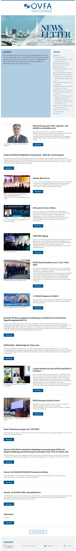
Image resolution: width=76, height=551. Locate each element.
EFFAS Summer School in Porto (63, 90)
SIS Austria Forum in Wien (62, 65)
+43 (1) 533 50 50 (30, 546)
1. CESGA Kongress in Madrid (63, 72)
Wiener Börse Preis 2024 (62, 63)
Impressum (58, 113)
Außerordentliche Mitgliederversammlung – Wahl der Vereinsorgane (63, 59)
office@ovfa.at (50, 546)
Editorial (57, 55)
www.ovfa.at (68, 546)
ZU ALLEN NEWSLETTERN (38, 532)
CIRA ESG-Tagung (60, 67)
